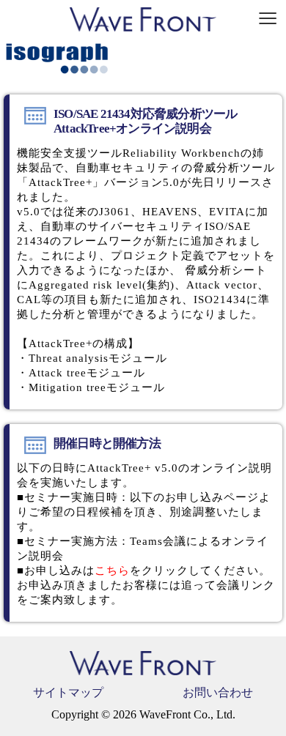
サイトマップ (68, 692)
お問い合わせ (218, 692)
